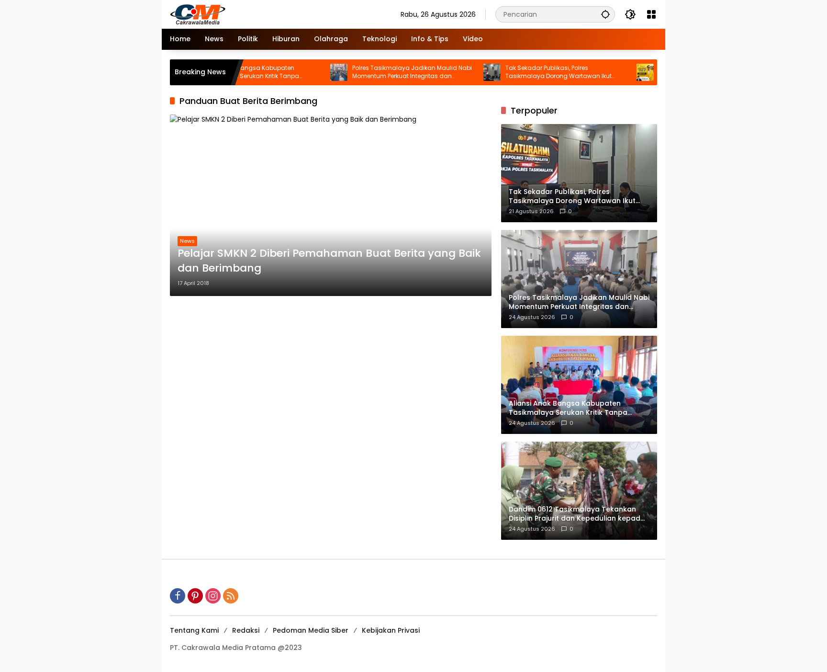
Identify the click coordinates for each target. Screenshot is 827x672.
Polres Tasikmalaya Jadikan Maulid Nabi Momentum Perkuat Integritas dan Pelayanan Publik (389, 72)
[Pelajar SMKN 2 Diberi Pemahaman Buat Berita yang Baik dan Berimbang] (331, 205)
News (187, 241)
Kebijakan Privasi (391, 630)
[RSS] (230, 596)
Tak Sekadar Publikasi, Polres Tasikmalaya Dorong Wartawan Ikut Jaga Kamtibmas (535, 72)
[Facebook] (177, 596)
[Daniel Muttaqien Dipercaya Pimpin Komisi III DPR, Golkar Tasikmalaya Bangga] (622, 72)
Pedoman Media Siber (310, 630)
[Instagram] (213, 596)
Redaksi (245, 630)
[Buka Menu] (651, 14)
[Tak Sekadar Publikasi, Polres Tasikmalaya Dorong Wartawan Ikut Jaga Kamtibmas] (469, 72)
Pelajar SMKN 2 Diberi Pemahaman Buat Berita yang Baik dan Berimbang (329, 260)
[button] (605, 14)
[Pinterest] (195, 596)
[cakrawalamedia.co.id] (253, 14)
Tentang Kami (194, 630)
